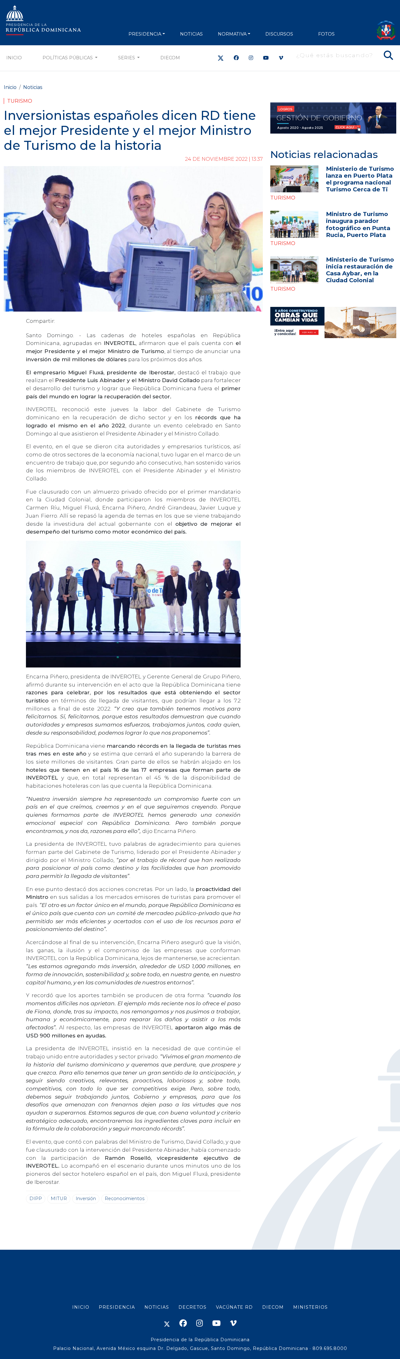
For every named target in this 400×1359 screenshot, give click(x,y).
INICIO (80, 1307)
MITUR (59, 1198)
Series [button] (127, 58)
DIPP (35, 1198)
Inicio (14, 58)
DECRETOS (192, 1307)
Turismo (19, 101)
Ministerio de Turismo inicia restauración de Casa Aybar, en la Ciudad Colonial (360, 270)
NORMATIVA (232, 34)
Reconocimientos (124, 1198)
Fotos (326, 34)
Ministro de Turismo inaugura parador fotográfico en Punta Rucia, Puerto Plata (358, 224)
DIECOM (170, 58)
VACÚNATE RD (234, 1307)
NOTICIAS (191, 34)
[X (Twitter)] (221, 58)
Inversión (86, 1198)
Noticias (32, 87)
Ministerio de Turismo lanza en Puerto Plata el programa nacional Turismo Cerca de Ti (360, 179)
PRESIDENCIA (144, 34)
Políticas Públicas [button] (68, 58)
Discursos (279, 34)
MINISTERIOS (310, 1307)
